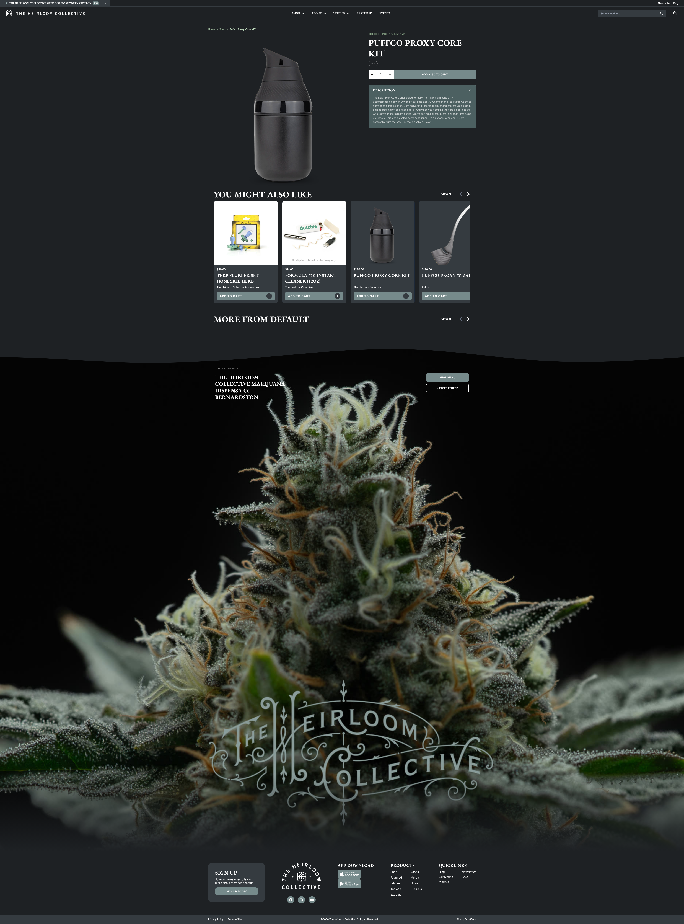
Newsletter (469, 872)
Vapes (415, 872)
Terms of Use (235, 919)
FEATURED (364, 13)
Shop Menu (447, 377)
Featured (396, 877)
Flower (415, 883)
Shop (222, 29)
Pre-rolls (416, 889)
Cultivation (446, 877)
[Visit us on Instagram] (301, 899)
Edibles (395, 883)
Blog (442, 872)
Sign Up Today (236, 891)
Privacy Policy (216, 919)
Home (211, 29)
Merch (415, 877)
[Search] (661, 13)
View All (447, 194)
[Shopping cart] (674, 13)
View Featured (447, 388)
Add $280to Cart (435, 74)
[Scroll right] (467, 194)
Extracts (395, 894)
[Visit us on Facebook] (290, 899)
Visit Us (444, 882)
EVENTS (385, 13)
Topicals (395, 889)
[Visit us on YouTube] (312, 899)
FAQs (465, 877)
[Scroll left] (461, 194)
